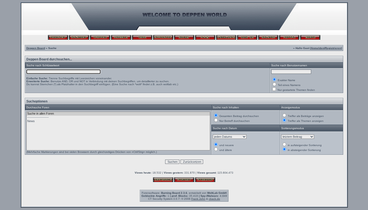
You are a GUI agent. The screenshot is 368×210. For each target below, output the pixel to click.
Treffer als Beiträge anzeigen (305, 116)
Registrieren (333, 48)
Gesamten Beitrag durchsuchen (238, 116)
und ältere (225, 150)
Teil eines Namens (288, 85)
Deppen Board (35, 48)
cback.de (214, 198)
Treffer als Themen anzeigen (305, 120)
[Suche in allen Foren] (118, 114)
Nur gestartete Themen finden (296, 89)
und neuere (226, 145)
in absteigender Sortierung (304, 150)
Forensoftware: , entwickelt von (184, 192)
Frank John (198, 198)
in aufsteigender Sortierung (304, 145)
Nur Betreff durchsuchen (234, 120)
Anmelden (317, 48)
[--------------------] (118, 117)
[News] (118, 121)
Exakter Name (286, 80)
